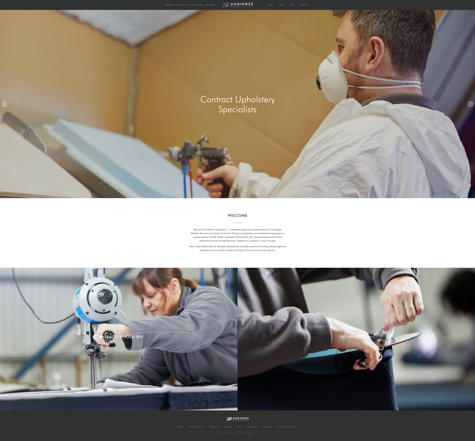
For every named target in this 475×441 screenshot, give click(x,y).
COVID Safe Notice (287, 427)
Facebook (253, 427)
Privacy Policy (196, 427)
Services (214, 427)
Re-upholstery (196, 5)
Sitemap (228, 427)
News (282, 5)
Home (180, 427)
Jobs (292, 5)
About (271, 5)
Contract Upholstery (175, 5)
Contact (304, 5)
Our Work (210, 5)
